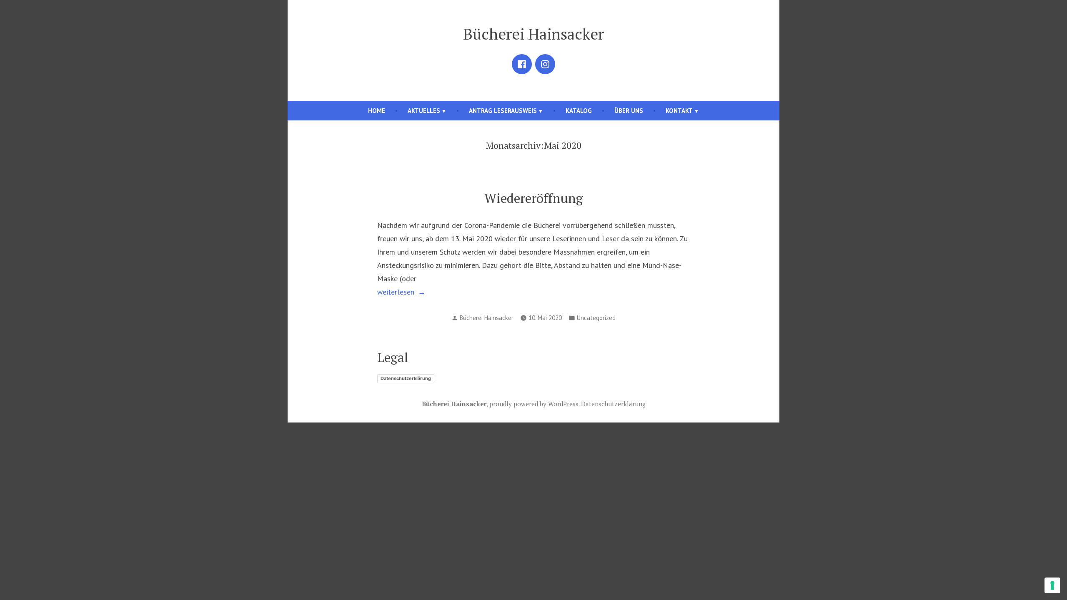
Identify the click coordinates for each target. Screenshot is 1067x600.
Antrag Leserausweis (503, 111)
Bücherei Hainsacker (533, 33)
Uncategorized (596, 318)
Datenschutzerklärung (406, 378)
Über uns (628, 111)
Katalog (579, 111)
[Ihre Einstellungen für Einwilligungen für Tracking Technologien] (1052, 585)
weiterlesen (406, 292)
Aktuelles (424, 111)
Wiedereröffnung (533, 198)
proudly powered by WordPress (534, 404)
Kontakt (679, 111)
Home (376, 111)
